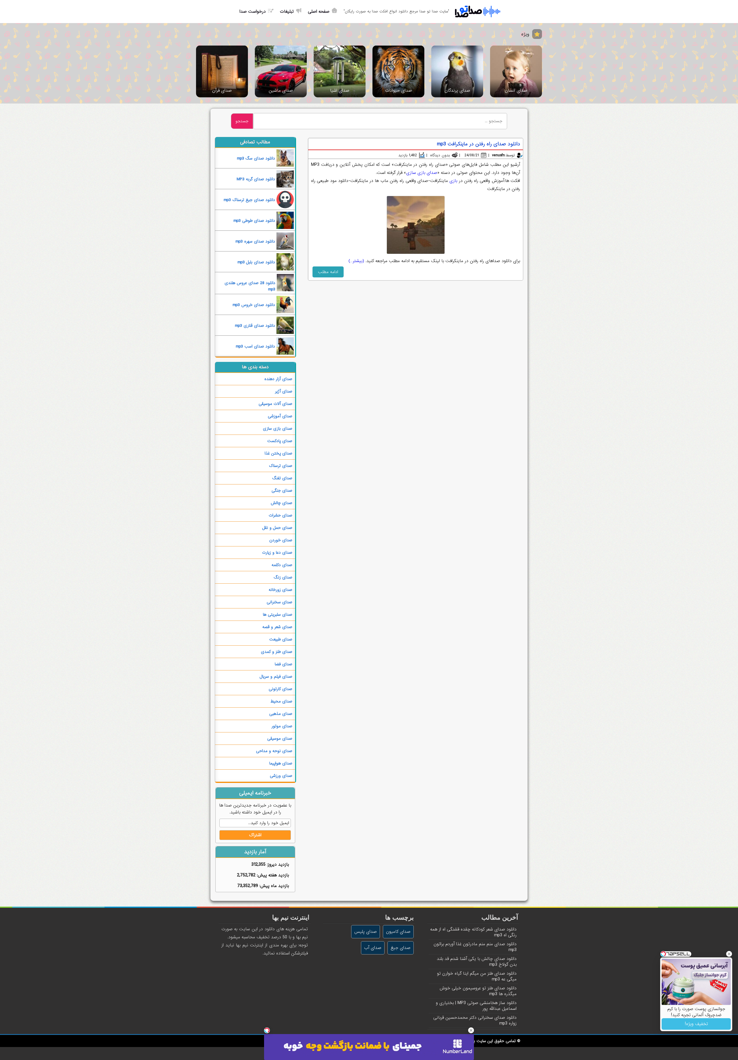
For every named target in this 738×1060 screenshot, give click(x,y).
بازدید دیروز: (277, 864)
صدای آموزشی (280, 416)
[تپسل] (267, 1030)
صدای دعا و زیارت (277, 552)
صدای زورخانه (280, 590)
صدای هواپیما (280, 763)
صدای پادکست (279, 441)
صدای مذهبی (280, 714)
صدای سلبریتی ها (277, 614)
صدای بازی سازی (421, 172)
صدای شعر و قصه (277, 627)
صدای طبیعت (280, 639)
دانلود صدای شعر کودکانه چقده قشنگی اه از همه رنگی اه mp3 (473, 932)
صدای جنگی (282, 490)
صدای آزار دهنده (278, 379)
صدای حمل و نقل (277, 528)
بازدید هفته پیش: (272, 875)
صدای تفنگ (282, 478)
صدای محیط (281, 701)
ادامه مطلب (328, 272)
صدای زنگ (283, 577)
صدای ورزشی (281, 776)
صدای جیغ (401, 947)
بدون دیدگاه (440, 155)
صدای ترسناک (280, 466)
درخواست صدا (253, 11)
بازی (454, 180)
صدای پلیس (365, 931)
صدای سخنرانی (279, 602)
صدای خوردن (280, 540)
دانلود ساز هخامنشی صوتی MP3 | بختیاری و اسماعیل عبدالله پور (476, 1005)
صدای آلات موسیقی (275, 404)
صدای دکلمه (282, 565)
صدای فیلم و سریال (275, 676)
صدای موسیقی (279, 738)
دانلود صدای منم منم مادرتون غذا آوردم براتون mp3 (475, 947)
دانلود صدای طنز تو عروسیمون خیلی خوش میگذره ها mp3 (478, 991)
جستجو (242, 121)
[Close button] (729, 954)
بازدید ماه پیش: (273, 885)
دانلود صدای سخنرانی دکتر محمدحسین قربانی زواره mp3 (475, 1020)
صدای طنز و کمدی (276, 652)
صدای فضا (283, 664)
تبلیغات (287, 11)
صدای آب (372, 947)
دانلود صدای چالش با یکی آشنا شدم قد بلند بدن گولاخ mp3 (477, 961)
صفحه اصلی (319, 11)
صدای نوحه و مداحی (274, 751)
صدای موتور (282, 726)
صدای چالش (281, 503)
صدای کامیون (398, 931)
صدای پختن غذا (278, 453)
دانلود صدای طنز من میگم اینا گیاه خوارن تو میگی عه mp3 (477, 976)
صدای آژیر (283, 391)
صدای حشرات (280, 515)
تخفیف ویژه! (696, 1023)
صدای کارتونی (280, 689)
